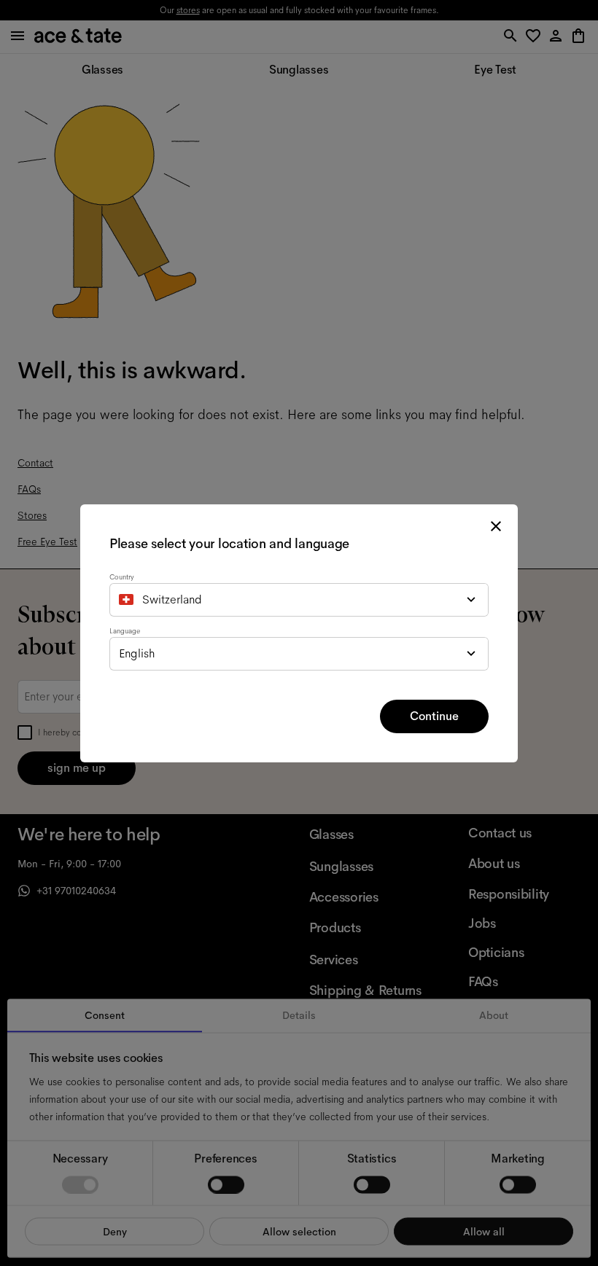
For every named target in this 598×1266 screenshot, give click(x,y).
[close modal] (496, 526)
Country (121, 577)
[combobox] (299, 600)
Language (124, 631)
